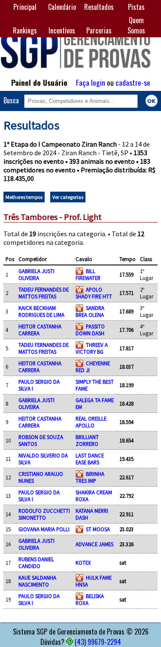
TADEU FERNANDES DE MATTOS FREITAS (43, 293)
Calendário (62, 7)
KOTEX (83, 562)
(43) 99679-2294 (98, 642)
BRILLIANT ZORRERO (87, 440)
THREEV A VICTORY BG (92, 348)
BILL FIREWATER (88, 274)
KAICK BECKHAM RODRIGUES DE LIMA (41, 311)
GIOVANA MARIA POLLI (44, 529)
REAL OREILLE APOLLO (91, 422)
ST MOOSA (98, 529)
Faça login (90, 82)
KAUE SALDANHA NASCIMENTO (37, 581)
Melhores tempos (24, 197)
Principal (24, 7)
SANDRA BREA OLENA (90, 311)
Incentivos (62, 30)
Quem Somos (136, 25)
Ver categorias (67, 197)
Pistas (136, 7)
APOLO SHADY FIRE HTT (94, 293)
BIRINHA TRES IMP (90, 477)
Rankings (25, 30)
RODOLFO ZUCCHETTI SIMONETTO (44, 514)
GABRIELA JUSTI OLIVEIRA (36, 274)
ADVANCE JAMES (94, 544)
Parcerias (99, 30)
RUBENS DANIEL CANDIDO (36, 562)
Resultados (99, 7)
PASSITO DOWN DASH (90, 330)
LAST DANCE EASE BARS (90, 459)
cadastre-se (132, 82)
